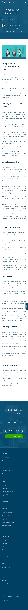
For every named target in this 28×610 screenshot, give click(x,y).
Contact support (6, 501)
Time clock (4, 549)
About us (4, 474)
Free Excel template (6, 556)
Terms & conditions (6, 567)
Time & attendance (6, 515)
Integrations (5, 543)
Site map (4, 580)
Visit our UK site (5, 583)
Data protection (5, 577)
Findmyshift (4, 592)
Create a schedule (14, 431)
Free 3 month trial (6, 470)
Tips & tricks (5, 498)
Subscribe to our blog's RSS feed (13, 19)
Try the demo (5, 461)
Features (4, 464)
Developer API (5, 540)
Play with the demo (14, 436)
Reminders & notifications (8, 522)
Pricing (3, 467)
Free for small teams (7, 529)
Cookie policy (5, 574)
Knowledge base (6, 488)
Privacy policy (5, 570)
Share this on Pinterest (10, 19)
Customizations (5, 553)
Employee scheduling (7, 512)
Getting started (5, 485)
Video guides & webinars (8, 491)
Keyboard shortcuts (6, 495)
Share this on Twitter (3, 19)
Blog (3, 546)
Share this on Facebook (5, 19)
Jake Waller (15, 25)
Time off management (7, 525)
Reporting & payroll (6, 519)
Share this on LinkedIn (8, 19)
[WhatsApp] (2, 604)
